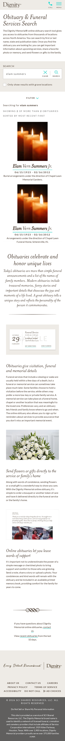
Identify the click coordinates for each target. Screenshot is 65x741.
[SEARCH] (56, 72)
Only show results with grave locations (30, 84)
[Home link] (12, 5)
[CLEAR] (45, 72)
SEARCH (8, 66)
